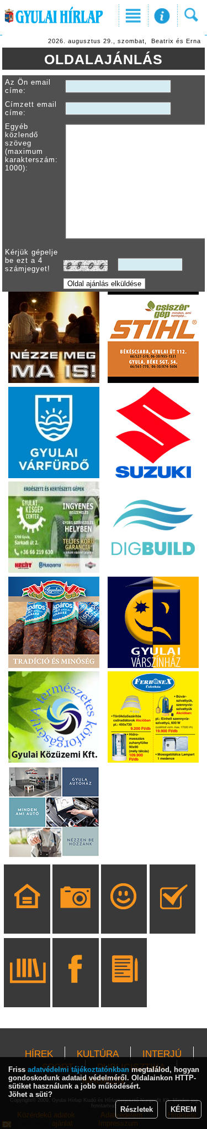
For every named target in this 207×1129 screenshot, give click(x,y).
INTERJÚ (162, 1054)
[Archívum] (27, 988)
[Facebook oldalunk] (75, 988)
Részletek (136, 1109)
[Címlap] (27, 915)
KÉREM (184, 1109)
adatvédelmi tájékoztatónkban (78, 1069)
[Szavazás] (172, 915)
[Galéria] (75, 915)
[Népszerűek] (124, 915)
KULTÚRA (98, 1054)
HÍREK (39, 1054)
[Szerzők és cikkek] (124, 988)
